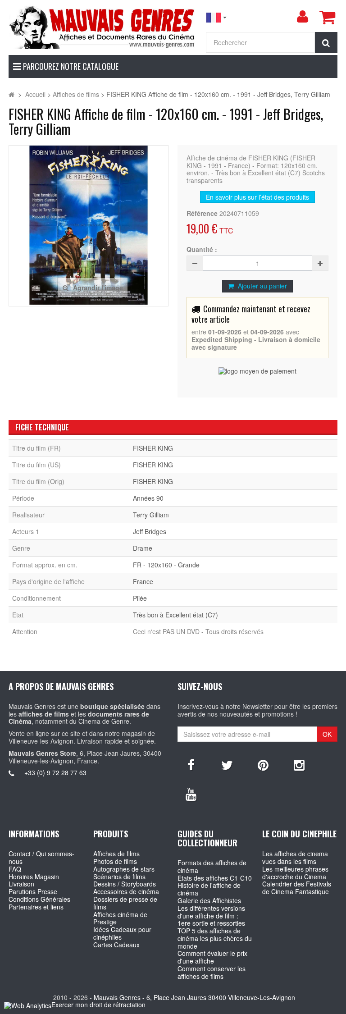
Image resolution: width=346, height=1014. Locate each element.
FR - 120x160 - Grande (166, 564)
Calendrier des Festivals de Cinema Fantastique (296, 887)
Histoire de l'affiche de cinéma (209, 889)
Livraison (21, 883)
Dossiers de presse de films (125, 903)
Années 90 (148, 497)
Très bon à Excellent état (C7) (175, 614)
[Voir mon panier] (327, 17)
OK (327, 734)
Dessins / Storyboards (124, 883)
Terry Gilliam (151, 514)
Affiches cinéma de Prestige (120, 918)
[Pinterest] (263, 764)
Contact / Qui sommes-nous (41, 857)
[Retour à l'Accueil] (11, 94)
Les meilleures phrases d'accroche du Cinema (295, 872)
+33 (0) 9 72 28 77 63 (55, 772)
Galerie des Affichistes (209, 900)
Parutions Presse (33, 891)
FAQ (15, 868)
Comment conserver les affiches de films (212, 972)
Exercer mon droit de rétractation (98, 1004)
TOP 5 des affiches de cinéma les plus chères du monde (215, 938)
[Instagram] (299, 764)
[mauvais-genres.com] (102, 27)
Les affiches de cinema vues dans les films (295, 857)
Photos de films (115, 861)
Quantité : (202, 249)
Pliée (140, 598)
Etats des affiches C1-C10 (215, 877)
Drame (142, 548)
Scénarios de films (119, 876)
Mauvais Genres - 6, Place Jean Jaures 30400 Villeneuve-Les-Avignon (194, 997)
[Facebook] (191, 764)
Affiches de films (116, 853)
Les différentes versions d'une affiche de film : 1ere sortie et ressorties (211, 916)
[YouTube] (191, 793)
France (143, 581)
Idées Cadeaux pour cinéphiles (122, 933)
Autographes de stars (124, 868)
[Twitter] (227, 764)
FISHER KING (153, 447)
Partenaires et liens (36, 906)
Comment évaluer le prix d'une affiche (212, 957)
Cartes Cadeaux (116, 944)
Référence (202, 213)
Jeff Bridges (149, 531)
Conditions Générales (39, 899)
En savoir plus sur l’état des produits (257, 196)
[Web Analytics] (27, 1005)
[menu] (302, 17)
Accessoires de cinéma (126, 891)
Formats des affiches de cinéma (212, 866)
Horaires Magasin (34, 876)
